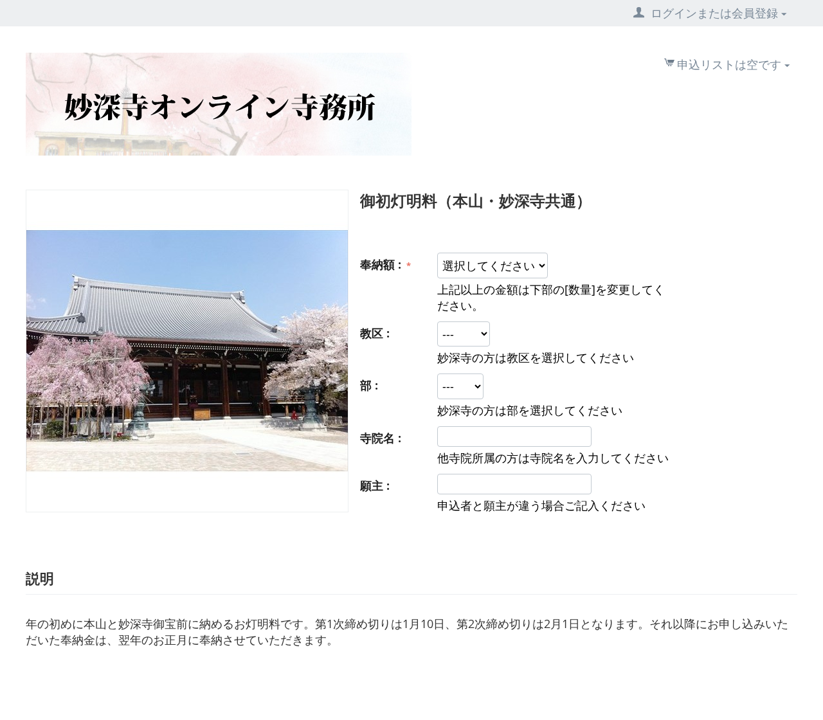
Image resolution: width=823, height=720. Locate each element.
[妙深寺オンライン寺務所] (219, 103)
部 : (369, 385)
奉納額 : (382, 264)
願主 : (375, 485)
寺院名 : (380, 438)
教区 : (375, 333)
